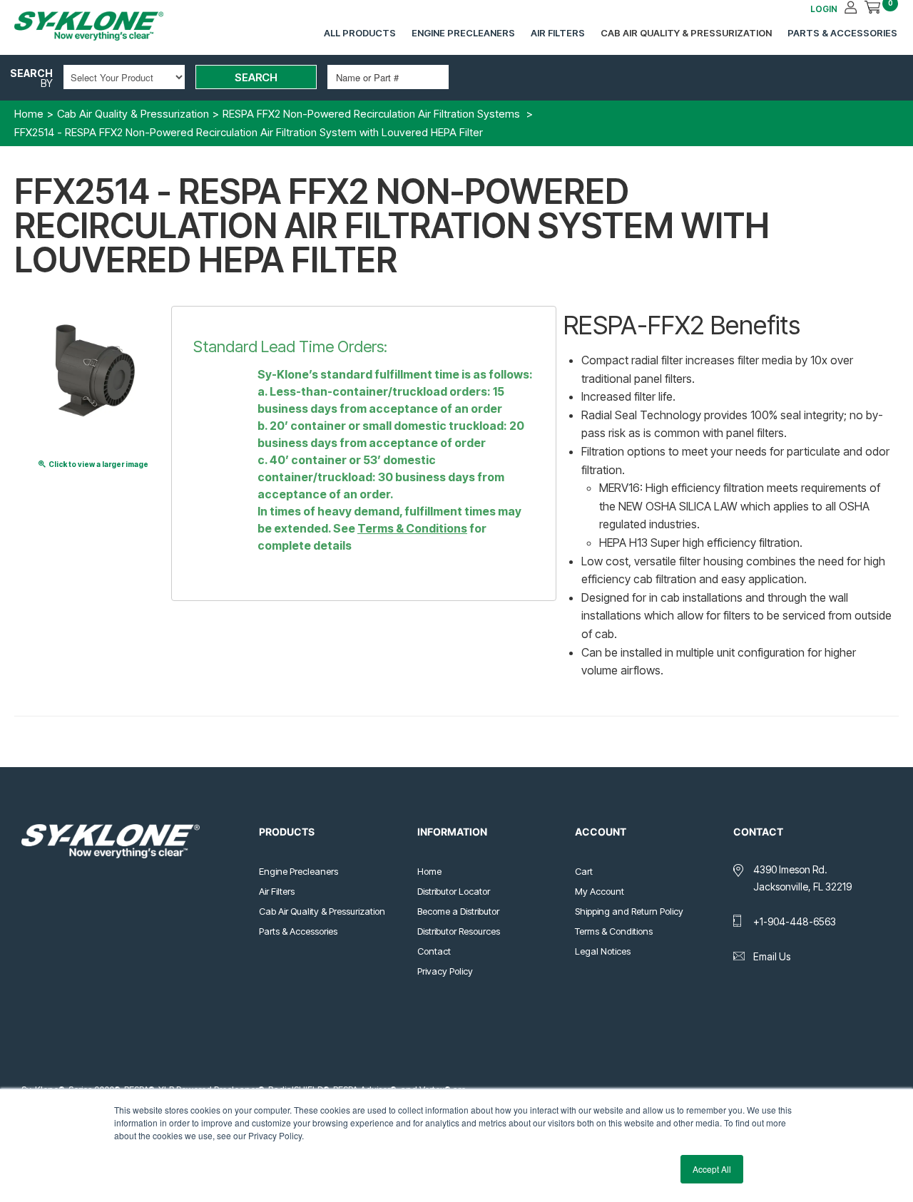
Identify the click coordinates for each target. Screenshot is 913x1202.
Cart (584, 871)
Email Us (771, 956)
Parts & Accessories (842, 32)
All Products (360, 32)
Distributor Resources (458, 931)
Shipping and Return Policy (629, 911)
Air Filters (558, 32)
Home (429, 871)
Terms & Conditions (412, 528)
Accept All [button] (712, 1169)
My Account (599, 891)
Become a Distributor (458, 911)
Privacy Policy (445, 971)
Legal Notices (603, 951)
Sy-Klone (103, 26)
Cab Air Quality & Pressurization (686, 32)
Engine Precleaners (463, 32)
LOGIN (823, 9)
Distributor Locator (453, 891)
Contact (434, 951)
